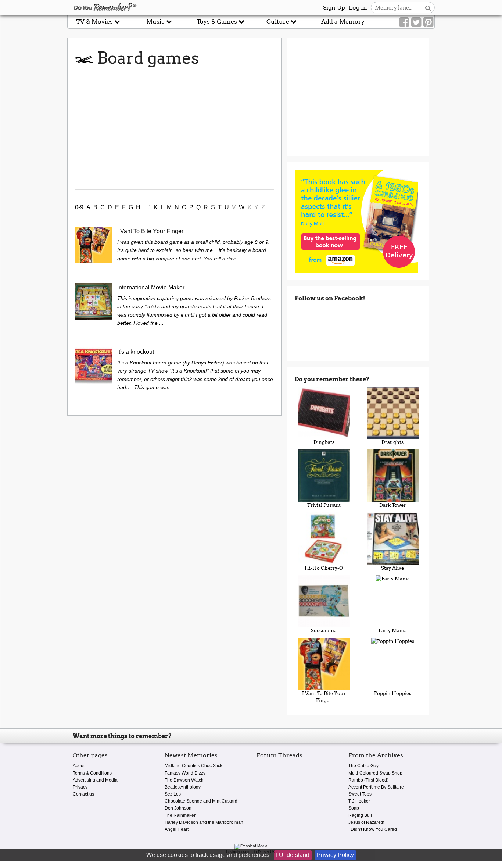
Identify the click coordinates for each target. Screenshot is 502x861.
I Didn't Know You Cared (372, 829)
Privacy (80, 787)
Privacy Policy (335, 855)
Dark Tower (392, 505)
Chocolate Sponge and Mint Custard (201, 801)
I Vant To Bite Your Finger (324, 697)
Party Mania (393, 630)
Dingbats (323, 442)
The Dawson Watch (184, 780)
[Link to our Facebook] (404, 22)
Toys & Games (218, 21)
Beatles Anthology (183, 787)
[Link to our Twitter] (416, 22)
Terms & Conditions (92, 773)
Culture (278, 21)
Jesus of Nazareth (366, 822)
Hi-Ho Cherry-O (324, 568)
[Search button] (428, 7)
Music (156, 21)
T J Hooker (359, 801)
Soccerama (324, 630)
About (79, 765)
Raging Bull (360, 815)
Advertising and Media (95, 780)
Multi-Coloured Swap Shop (375, 773)
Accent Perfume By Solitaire (376, 787)
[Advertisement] (174, 132)
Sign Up (334, 7)
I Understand (292, 855)
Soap (353, 808)
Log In (358, 7)
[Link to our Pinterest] (428, 22)
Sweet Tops (360, 794)
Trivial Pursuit (324, 505)
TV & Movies (95, 21)
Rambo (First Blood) (368, 780)
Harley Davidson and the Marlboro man (204, 822)
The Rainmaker (180, 815)
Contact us (83, 794)
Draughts (392, 442)
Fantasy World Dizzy (185, 773)
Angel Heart (177, 829)
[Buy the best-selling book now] (356, 220)
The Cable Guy (363, 765)
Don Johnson (178, 808)
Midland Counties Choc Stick (193, 765)
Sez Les (173, 794)
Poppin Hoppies (392, 693)
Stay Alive (392, 568)
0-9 (79, 207)
